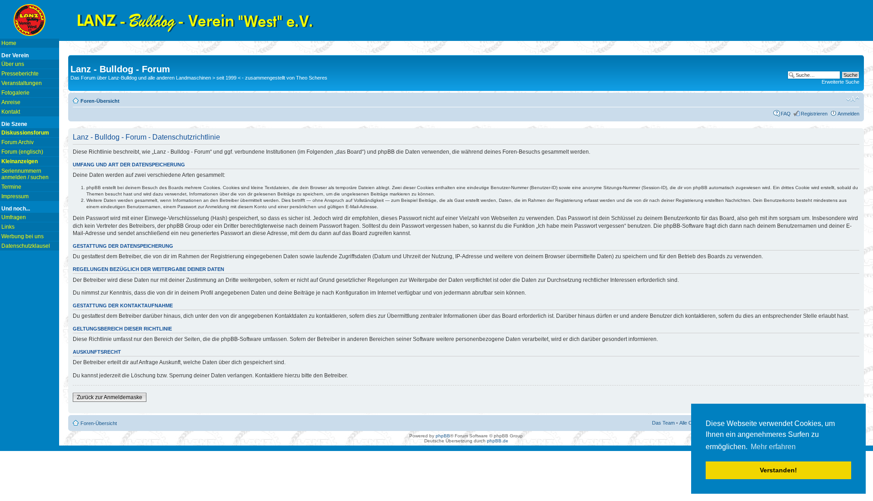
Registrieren (814, 113)
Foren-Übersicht (100, 101)
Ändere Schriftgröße (852, 99)
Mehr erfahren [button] (773, 447)
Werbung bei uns (22, 236)
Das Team (663, 423)
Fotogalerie (15, 93)
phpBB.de (497, 440)
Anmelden (848, 113)
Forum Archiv (17, 142)
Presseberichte (20, 73)
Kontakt (10, 112)
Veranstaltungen (21, 83)
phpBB (443, 435)
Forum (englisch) (22, 152)
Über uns (12, 64)
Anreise (10, 102)
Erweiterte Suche (840, 82)
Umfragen (13, 217)
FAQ (786, 113)
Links (8, 227)
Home (8, 43)
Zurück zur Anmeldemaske (109, 397)
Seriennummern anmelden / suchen (25, 174)
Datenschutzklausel (25, 246)
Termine (11, 187)
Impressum (15, 196)
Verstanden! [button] (778, 470)
